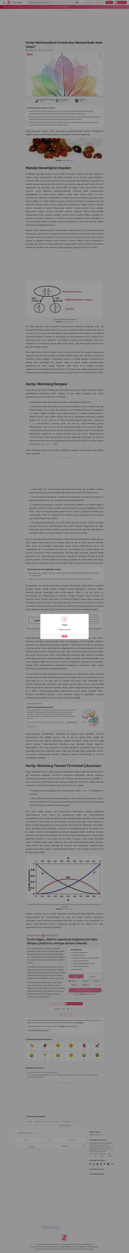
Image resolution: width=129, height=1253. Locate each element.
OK (65, 636)
